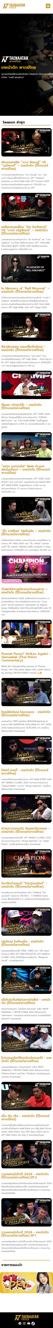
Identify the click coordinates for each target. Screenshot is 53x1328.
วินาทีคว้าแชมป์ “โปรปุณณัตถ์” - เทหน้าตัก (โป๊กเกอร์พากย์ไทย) (24, 885)
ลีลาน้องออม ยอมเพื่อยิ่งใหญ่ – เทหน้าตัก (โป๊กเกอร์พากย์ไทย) (23, 348)
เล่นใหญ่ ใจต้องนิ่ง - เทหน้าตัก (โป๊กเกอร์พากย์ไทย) (22, 943)
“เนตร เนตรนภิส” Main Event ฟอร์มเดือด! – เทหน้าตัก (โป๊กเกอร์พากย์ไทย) (25, 469)
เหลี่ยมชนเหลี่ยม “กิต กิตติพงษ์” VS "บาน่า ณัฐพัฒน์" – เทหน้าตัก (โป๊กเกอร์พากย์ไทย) (24, 230)
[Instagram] (24, 1323)
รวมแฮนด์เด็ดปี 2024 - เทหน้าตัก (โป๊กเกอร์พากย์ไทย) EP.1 (25, 1234)
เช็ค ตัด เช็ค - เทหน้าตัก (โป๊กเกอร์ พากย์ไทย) (25, 1117)
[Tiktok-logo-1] (33, 1323)
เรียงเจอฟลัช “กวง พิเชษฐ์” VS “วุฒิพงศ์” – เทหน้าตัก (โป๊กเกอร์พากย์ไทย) (24, 165)
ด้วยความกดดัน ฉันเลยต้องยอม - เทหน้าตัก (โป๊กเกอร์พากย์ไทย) (25, 830)
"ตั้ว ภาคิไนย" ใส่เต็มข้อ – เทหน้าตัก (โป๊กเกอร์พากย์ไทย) (26, 532)
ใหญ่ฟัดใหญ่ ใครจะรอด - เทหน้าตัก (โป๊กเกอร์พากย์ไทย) (26, 713)
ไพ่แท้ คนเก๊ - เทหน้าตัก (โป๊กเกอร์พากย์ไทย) (24, 772)
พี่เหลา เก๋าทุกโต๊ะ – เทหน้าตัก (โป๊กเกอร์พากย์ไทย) (21, 406)
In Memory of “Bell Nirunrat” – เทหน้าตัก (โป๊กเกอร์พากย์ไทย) (25, 290)
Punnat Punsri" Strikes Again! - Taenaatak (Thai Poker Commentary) (25, 657)
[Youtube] (28, 1323)
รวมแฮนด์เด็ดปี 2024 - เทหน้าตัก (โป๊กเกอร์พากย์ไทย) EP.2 (25, 1176)
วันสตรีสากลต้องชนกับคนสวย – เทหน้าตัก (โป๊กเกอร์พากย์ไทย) (24, 591)
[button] (48, 6)
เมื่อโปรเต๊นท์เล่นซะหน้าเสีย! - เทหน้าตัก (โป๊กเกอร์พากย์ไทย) (25, 1001)
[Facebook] (20, 1323)
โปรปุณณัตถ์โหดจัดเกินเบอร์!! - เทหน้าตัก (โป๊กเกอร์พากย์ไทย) (26, 1059)
